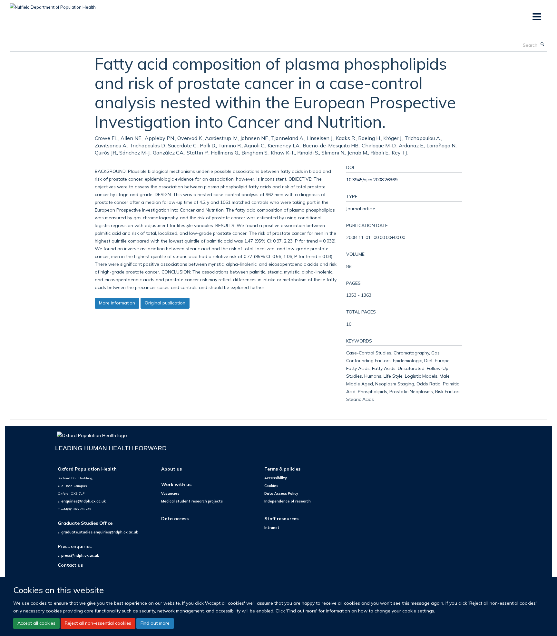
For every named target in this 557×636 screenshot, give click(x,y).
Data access (175, 518)
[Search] (542, 44)
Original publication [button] (165, 303)
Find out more (155, 623)
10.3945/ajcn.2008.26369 (371, 179)
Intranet (271, 527)
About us (171, 469)
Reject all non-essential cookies (98, 623)
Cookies (271, 485)
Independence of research (287, 501)
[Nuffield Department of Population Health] (53, 4)
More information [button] (117, 303)
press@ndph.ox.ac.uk (80, 555)
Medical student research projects (192, 501)
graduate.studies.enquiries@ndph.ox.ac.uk (99, 532)
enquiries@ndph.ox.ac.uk (83, 501)
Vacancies (170, 493)
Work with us (176, 484)
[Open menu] (536, 16)
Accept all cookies (36, 623)
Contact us (70, 565)
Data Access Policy (281, 493)
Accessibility (275, 478)
